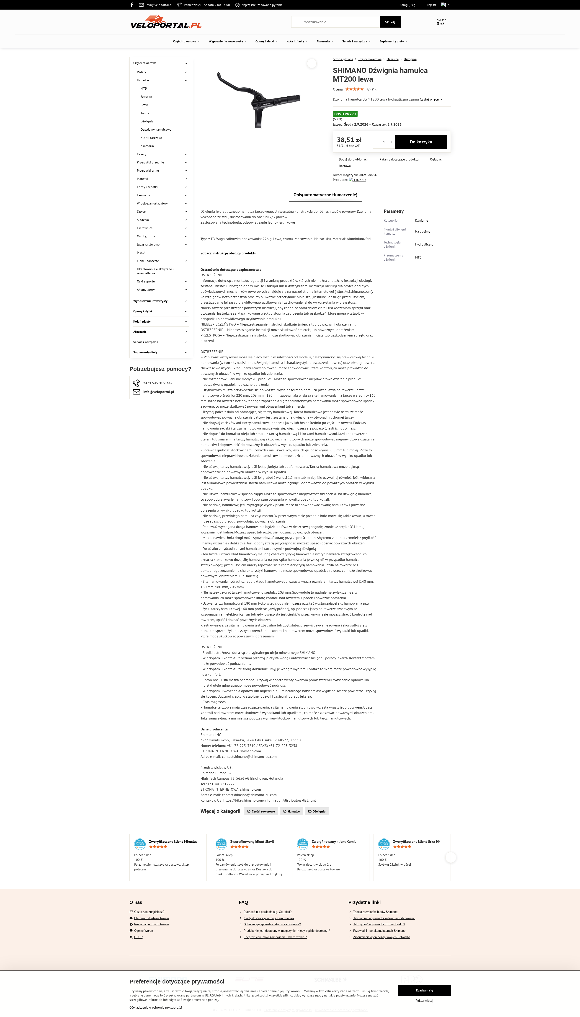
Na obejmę (422, 231)
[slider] (354, 89)
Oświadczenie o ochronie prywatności (155, 1007)
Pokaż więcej (424, 1001)
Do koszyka (421, 142)
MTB (418, 257)
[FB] (133, 5)
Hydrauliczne (424, 244)
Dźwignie (421, 220)
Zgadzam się (424, 990)
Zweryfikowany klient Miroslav (173, 841)
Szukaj (390, 22)
